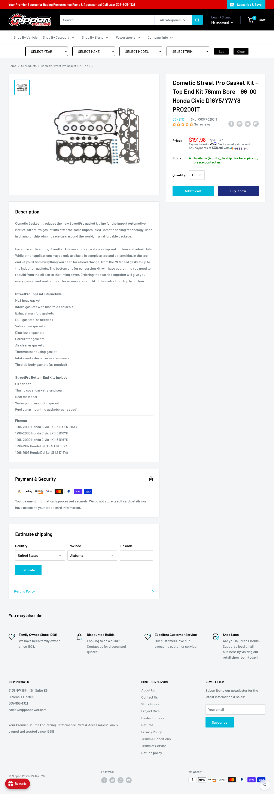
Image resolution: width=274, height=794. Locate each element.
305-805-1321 (125, 4)
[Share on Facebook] (231, 123)
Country (21, 546)
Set (221, 51)
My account (220, 22)
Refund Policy (24, 591)
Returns (147, 725)
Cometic (179, 119)
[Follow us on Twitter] (112, 780)
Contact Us (149, 697)
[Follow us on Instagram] (121, 780)
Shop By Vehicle (26, 37)
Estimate (28, 570)
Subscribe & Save (249, 4)
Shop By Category (56, 37)
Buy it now (238, 191)
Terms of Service (154, 746)
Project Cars (150, 711)
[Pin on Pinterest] (240, 123)
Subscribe (219, 722)
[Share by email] (256, 123)
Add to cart (193, 191)
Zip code (126, 546)
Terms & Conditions (156, 739)
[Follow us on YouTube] (129, 780)
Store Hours (150, 704)
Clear (241, 51)
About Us (148, 690)
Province (74, 546)
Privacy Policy (151, 732)
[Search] (197, 20)
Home (12, 66)
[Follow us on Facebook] (104, 780)
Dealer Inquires (152, 718)
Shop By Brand (93, 37)
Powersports (125, 37)
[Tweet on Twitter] (248, 123)
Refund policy (151, 753)
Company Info (157, 37)
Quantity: (179, 175)
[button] (183, 124)
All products (29, 66)
